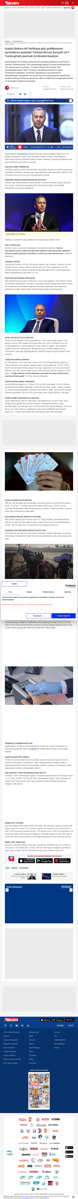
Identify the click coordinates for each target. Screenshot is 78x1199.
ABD (7, 868)
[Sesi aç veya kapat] (51, 147)
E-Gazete (32, 1063)
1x (48, 147)
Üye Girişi (60, 1025)
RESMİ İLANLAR (57, 7)
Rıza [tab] (10, 592)
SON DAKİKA (7, 7)
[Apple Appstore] (45, 1019)
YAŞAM (43, 7)
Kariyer (57, 1048)
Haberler (7, 41)
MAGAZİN (32, 7)
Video (31, 1051)
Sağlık (31, 1036)
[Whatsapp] (25, 94)
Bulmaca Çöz (34, 1032)
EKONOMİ (21, 7)
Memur (31, 1044)
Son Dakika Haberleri (12, 1032)
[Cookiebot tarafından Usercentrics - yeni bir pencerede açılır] (67, 586)
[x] (11, 1025)
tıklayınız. (46, 1198)
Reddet (14, 584)
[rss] (28, 1025)
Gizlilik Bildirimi (60, 1040)
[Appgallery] (69, 1019)
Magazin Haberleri (11, 1044)
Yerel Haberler (34, 1048)
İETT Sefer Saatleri (11, 1063)
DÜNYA (38, 7)
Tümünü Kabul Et (63, 616)
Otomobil (32, 1055)
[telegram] (20, 94)
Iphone (56, 1032)
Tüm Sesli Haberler (66, 147)
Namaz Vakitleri (10, 1055)
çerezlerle (26, 1198)
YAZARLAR (49, 7)
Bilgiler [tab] (29, 592)
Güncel (6, 1036)
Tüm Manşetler (66, 887)
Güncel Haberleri (17, 41)
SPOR (26, 7)
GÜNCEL (14, 7)
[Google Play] (58, 1019)
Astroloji (32, 1040)
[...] (30, 94)
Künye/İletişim (59, 1044)
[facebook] (5, 1025)
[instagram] (22, 1025)
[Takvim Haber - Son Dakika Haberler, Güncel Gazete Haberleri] (11, 3)
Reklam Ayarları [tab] (48, 592)
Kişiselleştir (37, 616)
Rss (55, 1036)
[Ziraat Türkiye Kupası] (72, 7)
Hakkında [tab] (67, 592)
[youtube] (16, 1025)
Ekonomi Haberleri (11, 1040)
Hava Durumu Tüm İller (12, 1059)
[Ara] (72, 3)
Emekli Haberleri (10, 1051)
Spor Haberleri (9, 1048)
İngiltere (33, 749)
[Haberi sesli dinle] (19, 147)
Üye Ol (71, 1025)
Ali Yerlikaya (22, 154)
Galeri (31, 1059)
